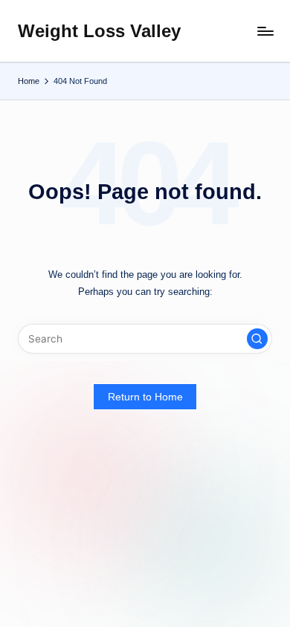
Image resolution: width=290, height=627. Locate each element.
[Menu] (264, 31)
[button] (257, 338)
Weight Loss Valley (99, 31)
